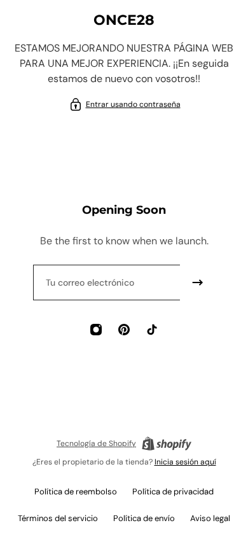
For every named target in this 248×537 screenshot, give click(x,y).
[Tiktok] (152, 330)
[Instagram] (96, 330)
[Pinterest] (124, 330)
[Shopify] (166, 443)
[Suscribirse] (198, 282)
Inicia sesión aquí (185, 462)
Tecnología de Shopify (96, 443)
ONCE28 (124, 20)
